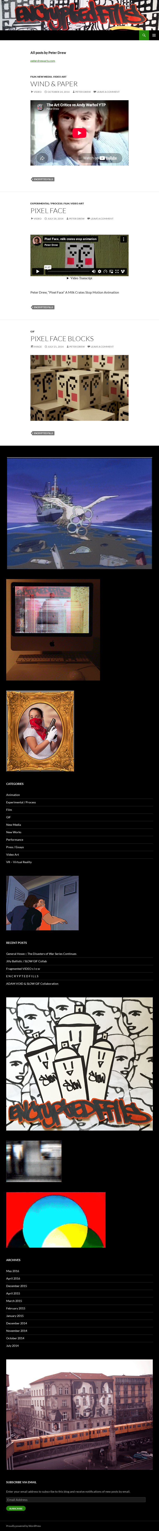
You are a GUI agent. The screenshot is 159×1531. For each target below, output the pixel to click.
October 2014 (15, 1338)
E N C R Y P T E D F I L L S (22, 976)
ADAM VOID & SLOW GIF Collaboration (32, 983)
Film (33, 76)
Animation (13, 795)
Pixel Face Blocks (62, 338)
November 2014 (16, 1330)
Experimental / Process (46, 203)
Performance (14, 839)
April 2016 (13, 1278)
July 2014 (12, 1345)
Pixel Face (48, 210)
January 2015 (15, 1316)
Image (38, 346)
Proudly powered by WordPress (23, 1525)
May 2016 (12, 1271)
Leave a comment (108, 91)
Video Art (59, 76)
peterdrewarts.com (42, 60)
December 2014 (16, 1323)
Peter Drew (83, 91)
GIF (32, 331)
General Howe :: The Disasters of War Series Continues (41, 953)
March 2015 (14, 1301)
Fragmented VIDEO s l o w (23, 968)
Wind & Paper (54, 83)
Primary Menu (154, 35)
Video (38, 91)
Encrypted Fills (43, 179)
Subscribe (16, 1508)
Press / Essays (15, 847)
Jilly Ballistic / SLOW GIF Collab (26, 961)
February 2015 (15, 1308)
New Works (13, 832)
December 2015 (16, 1286)
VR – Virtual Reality (19, 862)
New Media (44, 76)
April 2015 (13, 1293)
